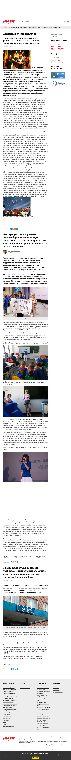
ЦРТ (27, 556)
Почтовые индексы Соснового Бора (42, 724)
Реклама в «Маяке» (25, 688)
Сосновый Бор (15, 27)
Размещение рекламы (23, 741)
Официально (32, 27)
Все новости (6, 27)
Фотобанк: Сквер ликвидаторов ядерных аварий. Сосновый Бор (9, 709)
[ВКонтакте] (11, 229)
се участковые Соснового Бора (28, 644)
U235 (29, 556)
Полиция (18, 664)
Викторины (6, 720)
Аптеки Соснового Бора (43, 718)
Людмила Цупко (16, 251)
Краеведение (6, 718)
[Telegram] (13, 229)
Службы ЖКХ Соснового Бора (43, 728)
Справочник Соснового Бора (43, 699)
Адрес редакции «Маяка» (24, 735)
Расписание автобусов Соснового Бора (43, 688)
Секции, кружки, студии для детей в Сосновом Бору (43, 704)
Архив (4, 722)
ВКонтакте (56, 690)
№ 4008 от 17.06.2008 (26, 223)
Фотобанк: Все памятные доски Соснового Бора (10, 704)
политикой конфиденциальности (58, 754)
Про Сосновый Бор (54, 27)
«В (17, 644)
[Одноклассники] (15, 229)
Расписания (23, 27)
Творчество (16, 557)
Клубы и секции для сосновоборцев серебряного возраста (43, 714)
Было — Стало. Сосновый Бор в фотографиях (10, 697)
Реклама (45, 27)
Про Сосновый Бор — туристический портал (9, 688)
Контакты (39, 27)
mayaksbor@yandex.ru (31, 739)
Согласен (35, 757)
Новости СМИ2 (54, 36)
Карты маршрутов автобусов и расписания (44, 696)
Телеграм (56, 688)
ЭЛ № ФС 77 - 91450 (62, 737)
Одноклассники (58, 692)
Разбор (5, 724)
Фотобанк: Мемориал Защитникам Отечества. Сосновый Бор (10, 714)
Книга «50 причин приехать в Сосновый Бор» (9, 693)
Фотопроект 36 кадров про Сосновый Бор (9, 701)
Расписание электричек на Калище (43, 692)
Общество (10, 223)
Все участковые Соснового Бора (41, 720)
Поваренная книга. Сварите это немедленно (10, 726)
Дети (17, 556)
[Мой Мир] (17, 229)
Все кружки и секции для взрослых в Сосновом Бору (44, 709)
